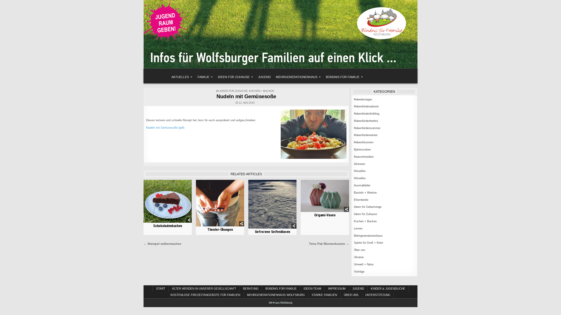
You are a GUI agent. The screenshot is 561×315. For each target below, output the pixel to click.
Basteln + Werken (365, 192)
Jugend (264, 77)
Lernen (358, 228)
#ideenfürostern (363, 142)
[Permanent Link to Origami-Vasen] (325, 196)
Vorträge (359, 271)
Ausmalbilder (362, 185)
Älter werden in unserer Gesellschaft (204, 288)
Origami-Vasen (325, 215)
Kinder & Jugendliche (388, 288)
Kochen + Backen (261, 91)
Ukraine (359, 257)
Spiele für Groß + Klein (368, 242)
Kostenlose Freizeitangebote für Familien (205, 295)
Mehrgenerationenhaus (296, 77)
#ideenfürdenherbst (366, 120)
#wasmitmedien (364, 156)
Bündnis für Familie (342, 77)
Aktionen (359, 164)
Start (160, 288)
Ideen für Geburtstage (368, 206)
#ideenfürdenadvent (366, 106)
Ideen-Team (312, 288)
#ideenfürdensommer (367, 128)
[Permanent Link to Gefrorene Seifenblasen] (272, 204)
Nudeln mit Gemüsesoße (246, 96)
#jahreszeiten (362, 149)
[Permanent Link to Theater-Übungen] (220, 203)
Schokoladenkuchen (167, 226)
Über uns (359, 250)
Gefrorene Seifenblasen (272, 232)
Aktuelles (180, 77)
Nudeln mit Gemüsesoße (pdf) (165, 127)
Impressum (337, 288)
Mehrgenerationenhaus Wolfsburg (276, 295)
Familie (203, 77)
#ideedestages (363, 99)
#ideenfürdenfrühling (366, 113)
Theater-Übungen (220, 230)
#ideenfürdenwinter (366, 135)
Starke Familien (324, 295)
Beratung (251, 288)
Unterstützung (377, 295)
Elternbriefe (361, 199)
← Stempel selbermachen (162, 243)
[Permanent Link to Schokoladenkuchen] (168, 201)
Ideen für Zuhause (234, 77)
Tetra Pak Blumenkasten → (329, 243)
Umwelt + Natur (364, 264)
